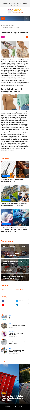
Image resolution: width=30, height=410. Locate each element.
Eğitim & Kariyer (6, 175)
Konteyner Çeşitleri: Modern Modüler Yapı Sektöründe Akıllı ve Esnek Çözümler (14, 398)
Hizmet (10, 348)
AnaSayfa (5, 25)
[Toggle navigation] (3, 18)
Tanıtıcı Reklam (19, 289)
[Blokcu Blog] (15, 11)
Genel (3, 289)
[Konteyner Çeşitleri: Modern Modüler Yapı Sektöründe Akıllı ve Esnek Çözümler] (15, 384)
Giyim (12, 25)
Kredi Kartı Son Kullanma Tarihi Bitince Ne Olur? (18, 342)
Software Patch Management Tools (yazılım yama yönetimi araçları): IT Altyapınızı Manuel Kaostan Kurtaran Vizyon (14, 229)
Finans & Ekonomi (12, 340)
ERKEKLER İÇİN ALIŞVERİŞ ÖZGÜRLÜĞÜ (16, 334)
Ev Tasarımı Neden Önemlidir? (17, 325)
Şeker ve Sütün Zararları (16, 317)
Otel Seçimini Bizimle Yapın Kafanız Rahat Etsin (16, 350)
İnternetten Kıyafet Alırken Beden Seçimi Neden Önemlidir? (15, 3)
